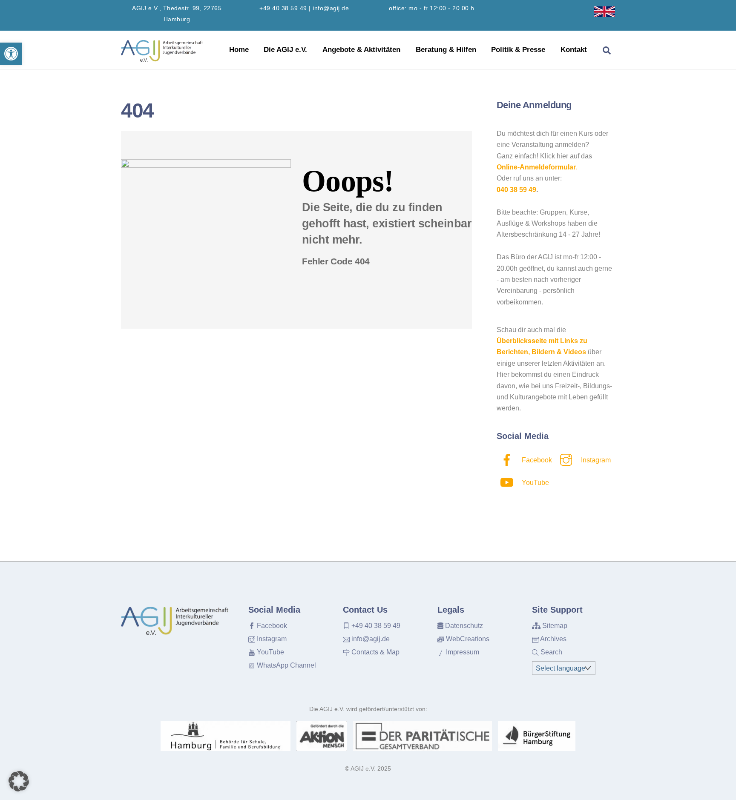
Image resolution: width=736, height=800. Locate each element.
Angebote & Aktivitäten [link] (361, 50)
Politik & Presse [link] (518, 50)
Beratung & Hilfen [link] (446, 50)
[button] (18, 781)
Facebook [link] (536, 460)
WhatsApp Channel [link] (285, 665)
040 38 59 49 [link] (516, 189)
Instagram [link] (595, 460)
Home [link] (239, 50)
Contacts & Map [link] (375, 652)
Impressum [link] (461, 652)
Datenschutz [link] (463, 625)
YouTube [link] (534, 482)
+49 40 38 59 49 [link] (283, 8)
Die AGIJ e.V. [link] (285, 50)
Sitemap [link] (553, 625)
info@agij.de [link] (331, 8)
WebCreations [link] (466, 638)
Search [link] (550, 652)
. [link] (537, 167)
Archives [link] (552, 638)
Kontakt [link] (574, 50)
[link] (11, 54)
